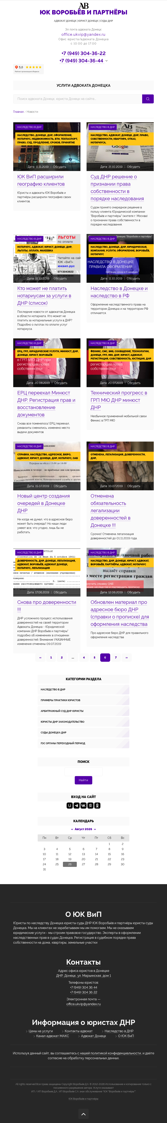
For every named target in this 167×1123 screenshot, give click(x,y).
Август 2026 (83, 829)
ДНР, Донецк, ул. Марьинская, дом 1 (83, 976)
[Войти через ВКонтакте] (83, 805)
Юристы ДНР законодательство (62, 721)
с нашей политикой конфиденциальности (109, 1053)
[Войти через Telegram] (77, 805)
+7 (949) (84, 53)
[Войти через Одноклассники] (97, 805)
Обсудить (59, 166)
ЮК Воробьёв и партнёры (83, 1098)
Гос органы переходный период (63, 743)
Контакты (83, 962)
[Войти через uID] (70, 805)
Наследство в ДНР (53, 689)
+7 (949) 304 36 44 (83, 987)
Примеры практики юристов (60, 700)
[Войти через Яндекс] (90, 805)
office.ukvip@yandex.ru (83, 34)
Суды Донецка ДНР (53, 732)
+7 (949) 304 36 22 (83, 992)
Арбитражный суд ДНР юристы (62, 711)
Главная (18, 111)
